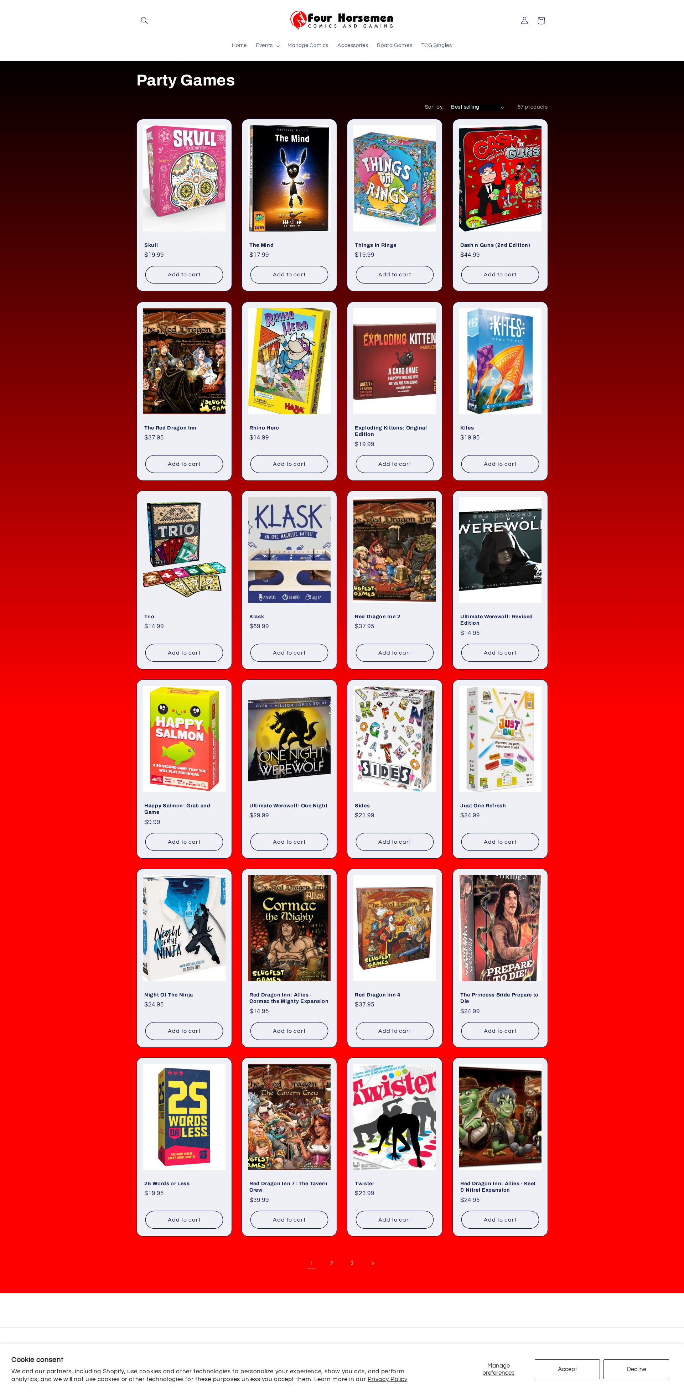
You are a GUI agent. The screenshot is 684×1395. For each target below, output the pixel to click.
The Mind (261, 245)
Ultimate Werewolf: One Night (288, 805)
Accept (567, 1369)
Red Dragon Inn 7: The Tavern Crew (288, 1187)
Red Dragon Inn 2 (378, 616)
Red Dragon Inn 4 (378, 994)
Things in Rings (376, 245)
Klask (256, 616)
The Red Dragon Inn (170, 427)
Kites (467, 427)
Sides (362, 805)
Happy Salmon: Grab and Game (177, 809)
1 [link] (312, 1263)
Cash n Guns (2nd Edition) (495, 245)
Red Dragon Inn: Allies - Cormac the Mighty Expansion (289, 997)
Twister (364, 1183)
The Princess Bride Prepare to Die (499, 997)
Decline (636, 1369)
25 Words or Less (167, 1183)
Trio (149, 616)
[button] (144, 20)
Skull (151, 245)
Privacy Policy (388, 1379)
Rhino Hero (264, 427)
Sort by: (434, 107)
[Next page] (372, 1263)
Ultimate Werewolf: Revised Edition (496, 620)
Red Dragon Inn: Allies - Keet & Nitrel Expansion (498, 1187)
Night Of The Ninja (168, 994)
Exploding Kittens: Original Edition (391, 431)
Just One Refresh (483, 805)
